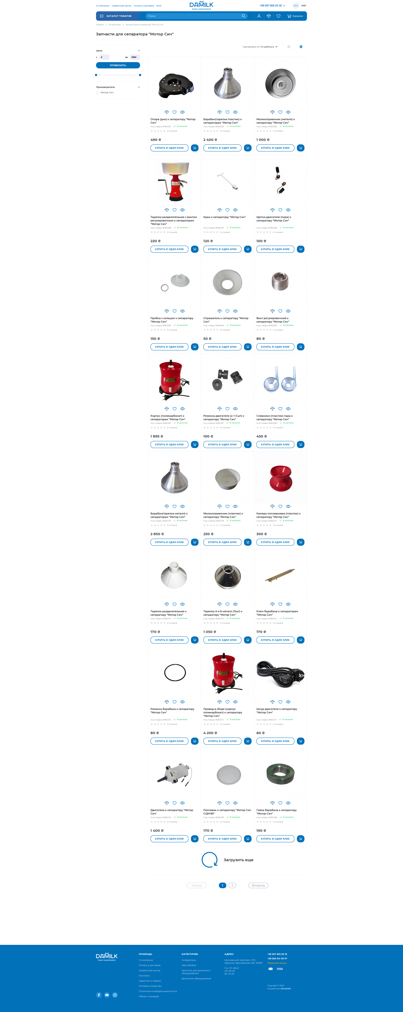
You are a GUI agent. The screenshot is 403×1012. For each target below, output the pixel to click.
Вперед (258, 885)
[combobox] (197, 16)
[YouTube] (107, 995)
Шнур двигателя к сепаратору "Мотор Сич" (276, 711)
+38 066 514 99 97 (277, 958)
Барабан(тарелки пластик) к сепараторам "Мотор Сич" (222, 121)
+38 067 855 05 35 (277, 954)
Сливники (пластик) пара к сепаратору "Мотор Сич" (274, 417)
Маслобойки (189, 965)
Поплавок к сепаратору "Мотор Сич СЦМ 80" (227, 812)
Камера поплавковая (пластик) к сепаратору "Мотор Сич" (278, 515)
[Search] (244, 16)
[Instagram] (115, 995)
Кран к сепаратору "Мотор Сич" (224, 217)
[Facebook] (99, 995)
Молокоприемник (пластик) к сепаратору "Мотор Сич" (223, 515)
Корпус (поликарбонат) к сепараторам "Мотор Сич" (167, 417)
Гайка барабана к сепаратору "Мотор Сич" (276, 812)
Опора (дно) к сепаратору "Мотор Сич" (173, 121)
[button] (166, 112)
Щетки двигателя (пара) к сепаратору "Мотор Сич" (273, 219)
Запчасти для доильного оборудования (196, 972)
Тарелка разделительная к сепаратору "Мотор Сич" (168, 613)
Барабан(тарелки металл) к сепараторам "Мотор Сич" (169, 515)
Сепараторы (114, 24)
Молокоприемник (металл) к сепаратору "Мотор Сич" (275, 121)
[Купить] (195, 147)
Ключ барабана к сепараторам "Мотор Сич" (277, 613)
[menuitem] (102, 5)
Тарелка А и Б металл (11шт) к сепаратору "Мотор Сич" (222, 613)
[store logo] (201, 5)
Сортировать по (251, 46)
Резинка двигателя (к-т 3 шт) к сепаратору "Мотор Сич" (223, 417)
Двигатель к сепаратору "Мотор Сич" (171, 812)
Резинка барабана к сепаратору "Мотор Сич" (172, 711)
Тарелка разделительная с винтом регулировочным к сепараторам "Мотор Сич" (173, 221)
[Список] (301, 47)
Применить (118, 65)
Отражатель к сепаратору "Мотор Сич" (225, 320)
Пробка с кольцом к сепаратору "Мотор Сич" (171, 320)
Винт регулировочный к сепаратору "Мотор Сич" (272, 320)
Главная (100, 24)
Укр (303, 5)
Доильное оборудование (196, 978)
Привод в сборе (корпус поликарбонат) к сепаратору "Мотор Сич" (222, 712)
